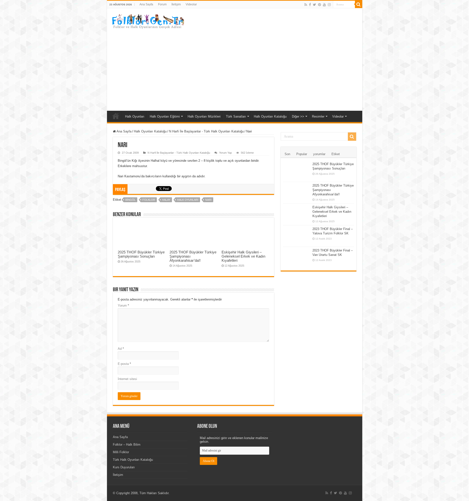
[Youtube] (324, 5)
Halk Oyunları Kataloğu (270, 116)
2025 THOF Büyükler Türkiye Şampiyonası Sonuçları (141, 254)
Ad (121, 349)
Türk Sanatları (236, 116)
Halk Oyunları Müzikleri (204, 116)
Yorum (123, 305)
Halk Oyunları (134, 116)
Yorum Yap (225, 152)
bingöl (130, 199)
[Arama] (358, 4)
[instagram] (329, 5)
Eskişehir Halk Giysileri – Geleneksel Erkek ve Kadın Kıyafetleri (243, 256)
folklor (148, 199)
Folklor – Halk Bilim (126, 444)
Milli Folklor (121, 452)
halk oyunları (187, 199)
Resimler (318, 116)
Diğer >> (298, 116)
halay (166, 199)
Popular (301, 154)
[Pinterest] (319, 5)
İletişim (176, 4)
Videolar (191, 4)
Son (287, 154)
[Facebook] (310, 5)
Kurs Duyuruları (124, 467)
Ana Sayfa (146, 4)
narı (208, 199)
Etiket (335, 154)
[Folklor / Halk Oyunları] (147, 22)
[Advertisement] (235, 69)
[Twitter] (314, 5)
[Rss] (306, 5)
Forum (162, 4)
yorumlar (319, 154)
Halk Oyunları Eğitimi (165, 116)
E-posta (124, 364)
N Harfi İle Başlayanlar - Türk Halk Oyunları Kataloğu (206, 131)
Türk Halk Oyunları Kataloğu (133, 459)
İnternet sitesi (127, 379)
